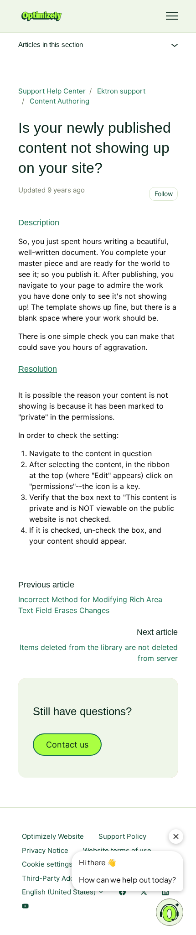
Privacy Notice (45, 850)
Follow (164, 193)
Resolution (37, 369)
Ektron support (121, 91)
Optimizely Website (53, 836)
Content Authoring (59, 101)
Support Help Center (52, 91)
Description (38, 222)
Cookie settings (47, 864)
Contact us (67, 744)
